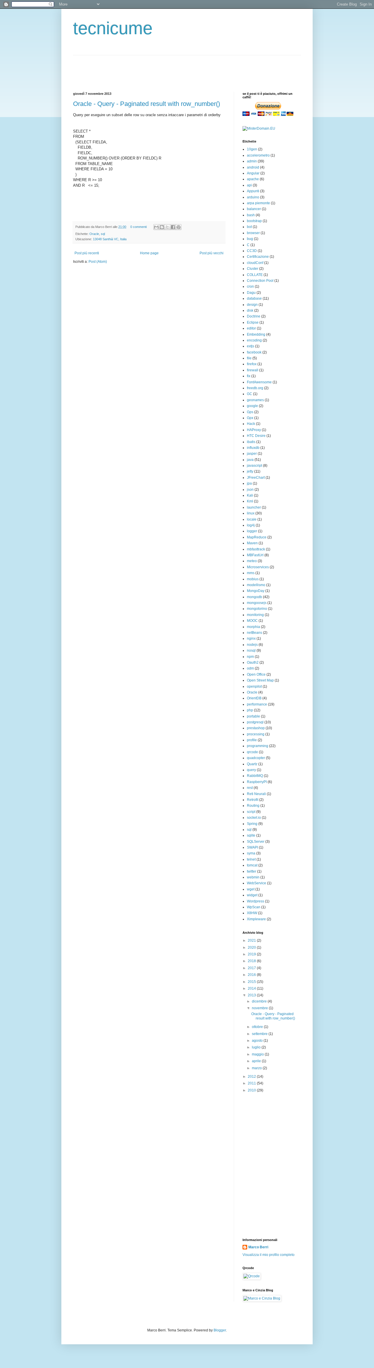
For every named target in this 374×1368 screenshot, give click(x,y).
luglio (257, 1047)
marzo (257, 1068)
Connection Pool (260, 281)
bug (250, 239)
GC (249, 394)
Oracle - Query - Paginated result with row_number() (146, 103)
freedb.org (255, 388)
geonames (255, 400)
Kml (250, 501)
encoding (254, 340)
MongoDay (255, 591)
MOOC (252, 621)
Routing (253, 806)
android (253, 167)
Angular (253, 173)
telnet (251, 859)
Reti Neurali (256, 794)
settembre (260, 1034)
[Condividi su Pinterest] (178, 227)
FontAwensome (259, 382)
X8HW (252, 913)
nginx (251, 638)
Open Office (256, 674)
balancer (254, 209)
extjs (250, 346)
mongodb (254, 597)
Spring (252, 824)
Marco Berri (258, 1247)
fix (248, 376)
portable (253, 716)
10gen (252, 149)
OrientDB (254, 698)
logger (252, 531)
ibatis (251, 442)
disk (250, 310)
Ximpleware (256, 919)
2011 (252, 1083)
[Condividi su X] (167, 227)
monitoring (255, 615)
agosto (258, 1041)
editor (251, 328)
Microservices (258, 567)
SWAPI (252, 847)
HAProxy (254, 430)
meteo (252, 561)
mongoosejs (256, 603)
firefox (252, 364)
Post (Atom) (98, 262)
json (250, 490)
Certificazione (258, 257)
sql (103, 234)
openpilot (254, 686)
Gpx (250, 418)
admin (252, 161)
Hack (251, 424)
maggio (258, 1054)
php (250, 710)
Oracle (94, 234)
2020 (252, 947)
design (252, 305)
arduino (253, 197)
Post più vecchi (212, 253)
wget (250, 889)
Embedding (256, 334)
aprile (257, 1061)
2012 (252, 1077)
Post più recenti (87, 253)
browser (253, 233)
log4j (251, 525)
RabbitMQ (255, 776)
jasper (252, 454)
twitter (251, 871)
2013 (252, 995)
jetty (250, 471)
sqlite (251, 835)
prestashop (256, 728)
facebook (254, 352)
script (251, 812)
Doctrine (253, 316)
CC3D (252, 251)
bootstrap (254, 221)
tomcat (252, 865)
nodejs (252, 645)
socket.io (254, 818)
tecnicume (113, 28)
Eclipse (253, 322)
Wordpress (255, 901)
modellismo (256, 585)
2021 (252, 940)
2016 (252, 975)
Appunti (253, 191)
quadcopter (256, 758)
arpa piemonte (258, 203)
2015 (252, 982)
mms (250, 573)
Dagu (251, 293)
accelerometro (258, 155)
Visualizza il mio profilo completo (269, 1255)
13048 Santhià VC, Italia (110, 239)
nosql (251, 650)
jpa (249, 483)
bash (251, 215)
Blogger (220, 1330)
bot (249, 227)
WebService (256, 883)
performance (257, 704)
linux (250, 513)
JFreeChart (256, 478)
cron (250, 286)
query (251, 770)
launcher (254, 507)
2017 (252, 968)
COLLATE (255, 275)
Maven (252, 543)
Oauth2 (253, 662)
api (249, 185)
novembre (260, 1008)
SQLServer (255, 842)
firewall (252, 370)
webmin (253, 877)
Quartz (252, 764)
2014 (252, 988)
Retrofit (252, 800)
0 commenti (138, 227)
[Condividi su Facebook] (173, 227)
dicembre (260, 1001)
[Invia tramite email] (156, 227)
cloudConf (255, 263)
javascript (254, 466)
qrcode (252, 752)
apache (253, 179)
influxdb (253, 448)
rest (250, 788)
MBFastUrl (255, 555)
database (254, 298)
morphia (253, 627)
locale (252, 519)
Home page (149, 253)
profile (252, 740)
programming (257, 746)
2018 (252, 961)
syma (251, 853)
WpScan (253, 907)
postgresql (255, 722)
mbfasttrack (256, 549)
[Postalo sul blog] (162, 227)
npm (250, 657)
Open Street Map (260, 680)
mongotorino (257, 609)
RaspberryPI (257, 782)
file (249, 358)
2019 (252, 954)
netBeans (254, 633)
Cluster (252, 269)
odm (250, 668)
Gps (250, 412)
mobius (253, 579)
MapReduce (256, 537)
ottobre (258, 1027)
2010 (252, 1090)
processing (255, 734)
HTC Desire (256, 436)
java (250, 460)
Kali (250, 495)
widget (252, 895)
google (252, 406)
